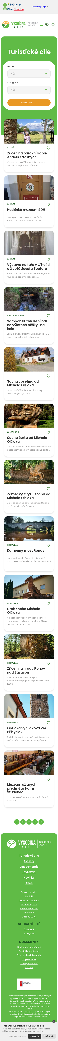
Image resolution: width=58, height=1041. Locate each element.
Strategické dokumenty (29, 955)
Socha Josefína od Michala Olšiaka (23, 383)
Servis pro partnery (29, 900)
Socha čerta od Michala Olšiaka (27, 439)
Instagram (29, 933)
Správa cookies (29, 892)
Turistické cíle (29, 856)
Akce (29, 883)
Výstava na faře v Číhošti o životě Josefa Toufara (28, 266)
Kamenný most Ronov (25, 551)
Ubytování (29, 872)
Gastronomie (29, 867)
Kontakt (29, 896)
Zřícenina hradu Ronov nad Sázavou (26, 670)
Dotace (29, 967)
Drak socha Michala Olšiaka (23, 611)
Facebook (29, 929)
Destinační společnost (29, 947)
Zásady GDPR (29, 916)
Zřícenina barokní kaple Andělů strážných (27, 155)
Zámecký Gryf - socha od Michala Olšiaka (28, 496)
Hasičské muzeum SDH (26, 210)
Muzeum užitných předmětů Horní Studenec (21, 788)
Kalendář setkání (29, 908)
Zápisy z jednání (29, 963)
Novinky (29, 878)
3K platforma (29, 959)
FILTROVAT (26, 102)
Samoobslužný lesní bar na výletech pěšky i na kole (27, 325)
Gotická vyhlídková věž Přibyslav (26, 730)
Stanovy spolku (29, 904)
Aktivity (29, 861)
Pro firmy (29, 912)
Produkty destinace (29, 951)
